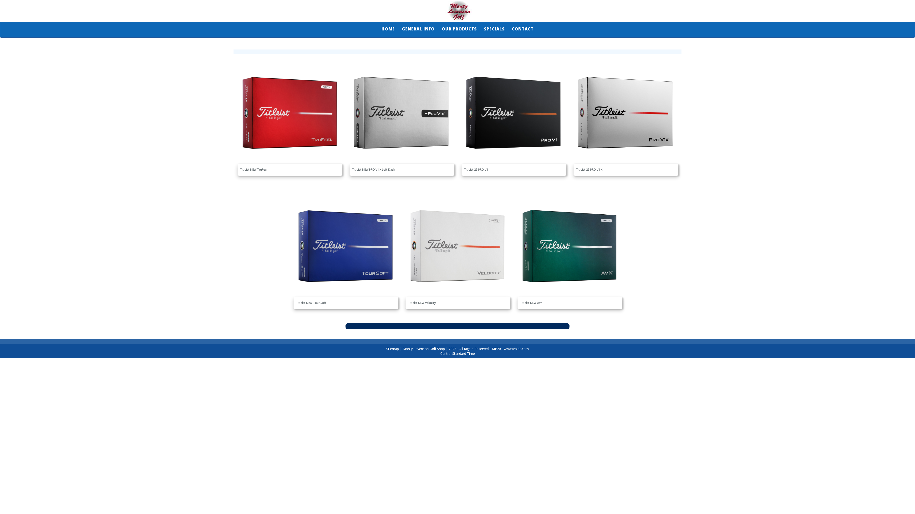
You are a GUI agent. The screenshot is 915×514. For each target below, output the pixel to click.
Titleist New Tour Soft (311, 303)
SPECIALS (494, 29)
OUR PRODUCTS (459, 29)
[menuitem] (388, 29)
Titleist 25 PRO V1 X (589, 170)
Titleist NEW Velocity (422, 303)
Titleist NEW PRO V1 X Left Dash (373, 170)
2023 (452, 348)
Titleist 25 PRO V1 (476, 170)
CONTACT (523, 29)
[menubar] (457, 29)
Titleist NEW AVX (531, 303)
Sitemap (392, 348)
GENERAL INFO (418, 29)
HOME (388, 29)
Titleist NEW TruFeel (253, 170)
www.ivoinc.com (516, 348)
